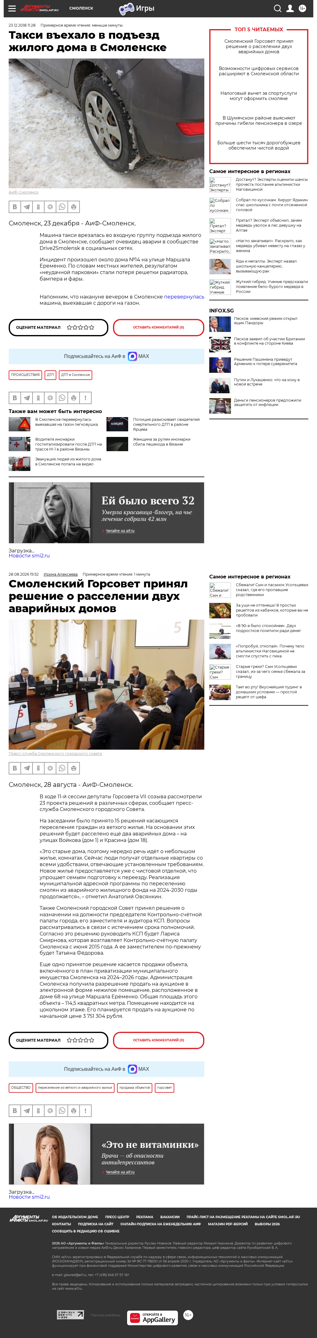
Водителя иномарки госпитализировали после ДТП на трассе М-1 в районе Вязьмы (68, 444)
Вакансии (170, 1217)
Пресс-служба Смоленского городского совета (55, 753)
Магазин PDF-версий (228, 1224)
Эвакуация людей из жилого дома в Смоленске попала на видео (68, 461)
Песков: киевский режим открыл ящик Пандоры (265, 320)
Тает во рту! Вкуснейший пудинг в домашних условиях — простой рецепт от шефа (269, 692)
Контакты (61, 1224)
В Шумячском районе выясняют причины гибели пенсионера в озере (258, 120)
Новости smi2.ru (29, 556)
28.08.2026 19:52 (24, 574)
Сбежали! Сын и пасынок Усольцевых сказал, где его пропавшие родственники (272, 589)
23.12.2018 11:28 (22, 25)
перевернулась (184, 297)
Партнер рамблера (105, 1315)
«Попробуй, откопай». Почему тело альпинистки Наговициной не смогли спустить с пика (270, 651)
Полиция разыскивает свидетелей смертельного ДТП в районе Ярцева (166, 424)
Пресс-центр (117, 1217)
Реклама (144, 1217)
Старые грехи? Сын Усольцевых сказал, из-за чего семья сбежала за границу (270, 671)
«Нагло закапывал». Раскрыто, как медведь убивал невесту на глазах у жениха (270, 245)
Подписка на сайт (95, 1224)
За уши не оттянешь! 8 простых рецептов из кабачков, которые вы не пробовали (272, 610)
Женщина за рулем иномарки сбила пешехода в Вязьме (161, 442)
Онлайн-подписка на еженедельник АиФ (160, 1224)
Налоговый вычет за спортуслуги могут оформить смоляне (258, 96)
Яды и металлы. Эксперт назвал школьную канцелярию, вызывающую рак (266, 266)
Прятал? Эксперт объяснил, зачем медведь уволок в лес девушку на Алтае (269, 225)
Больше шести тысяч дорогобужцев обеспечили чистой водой (259, 145)
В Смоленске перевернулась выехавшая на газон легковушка (66, 422)
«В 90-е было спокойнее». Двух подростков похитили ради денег (268, 628)
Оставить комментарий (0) (158, 327)
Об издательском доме (75, 1217)
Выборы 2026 (267, 1224)
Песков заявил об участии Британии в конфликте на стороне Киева (269, 341)
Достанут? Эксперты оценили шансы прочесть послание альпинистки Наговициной (272, 184)
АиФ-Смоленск (23, 192)
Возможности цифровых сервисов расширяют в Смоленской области (259, 71)
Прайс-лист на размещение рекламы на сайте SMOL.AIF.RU (243, 1217)
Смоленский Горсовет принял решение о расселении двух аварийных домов (258, 46)
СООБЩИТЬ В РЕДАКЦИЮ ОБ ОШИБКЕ (85, 1231)
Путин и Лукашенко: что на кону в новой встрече (267, 382)
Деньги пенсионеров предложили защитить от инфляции (267, 402)
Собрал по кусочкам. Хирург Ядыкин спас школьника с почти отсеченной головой (272, 205)
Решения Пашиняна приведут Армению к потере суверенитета (265, 361)
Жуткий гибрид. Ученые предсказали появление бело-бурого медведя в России (272, 286)
